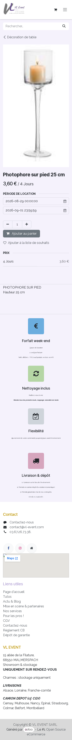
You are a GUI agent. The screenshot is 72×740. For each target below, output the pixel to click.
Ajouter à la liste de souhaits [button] (28, 243)
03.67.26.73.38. (20, 532)
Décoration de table (21, 37)
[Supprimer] (7, 224)
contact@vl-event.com (27, 527)
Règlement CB (14, 630)
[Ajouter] (26, 224)
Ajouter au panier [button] (24, 233)
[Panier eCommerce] (55, 10)
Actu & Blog (12, 601)
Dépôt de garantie (16, 635)
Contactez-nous (22, 522)
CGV (6, 621)
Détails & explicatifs (36, 497)
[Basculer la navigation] (65, 10)
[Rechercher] (64, 26)
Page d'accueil (13, 592)
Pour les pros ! (13, 616)
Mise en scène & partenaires (23, 606)
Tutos (7, 597)
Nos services (12, 611)
